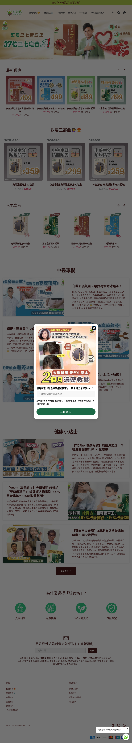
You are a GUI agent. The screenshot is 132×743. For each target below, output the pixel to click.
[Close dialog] (94, 328)
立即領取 (66, 412)
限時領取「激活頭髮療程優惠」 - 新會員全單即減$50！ (64, 388)
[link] (66, 355)
